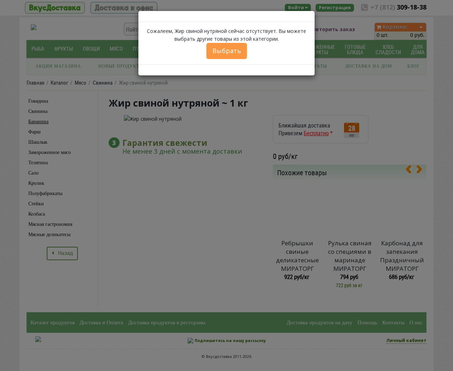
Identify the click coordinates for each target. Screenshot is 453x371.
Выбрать (226, 50)
